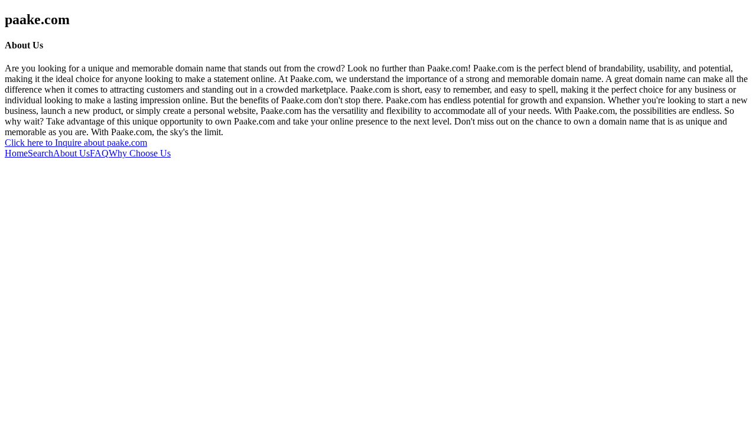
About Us (71, 153)
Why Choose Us (140, 153)
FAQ (99, 153)
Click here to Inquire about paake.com (76, 143)
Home (16, 153)
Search (40, 153)
